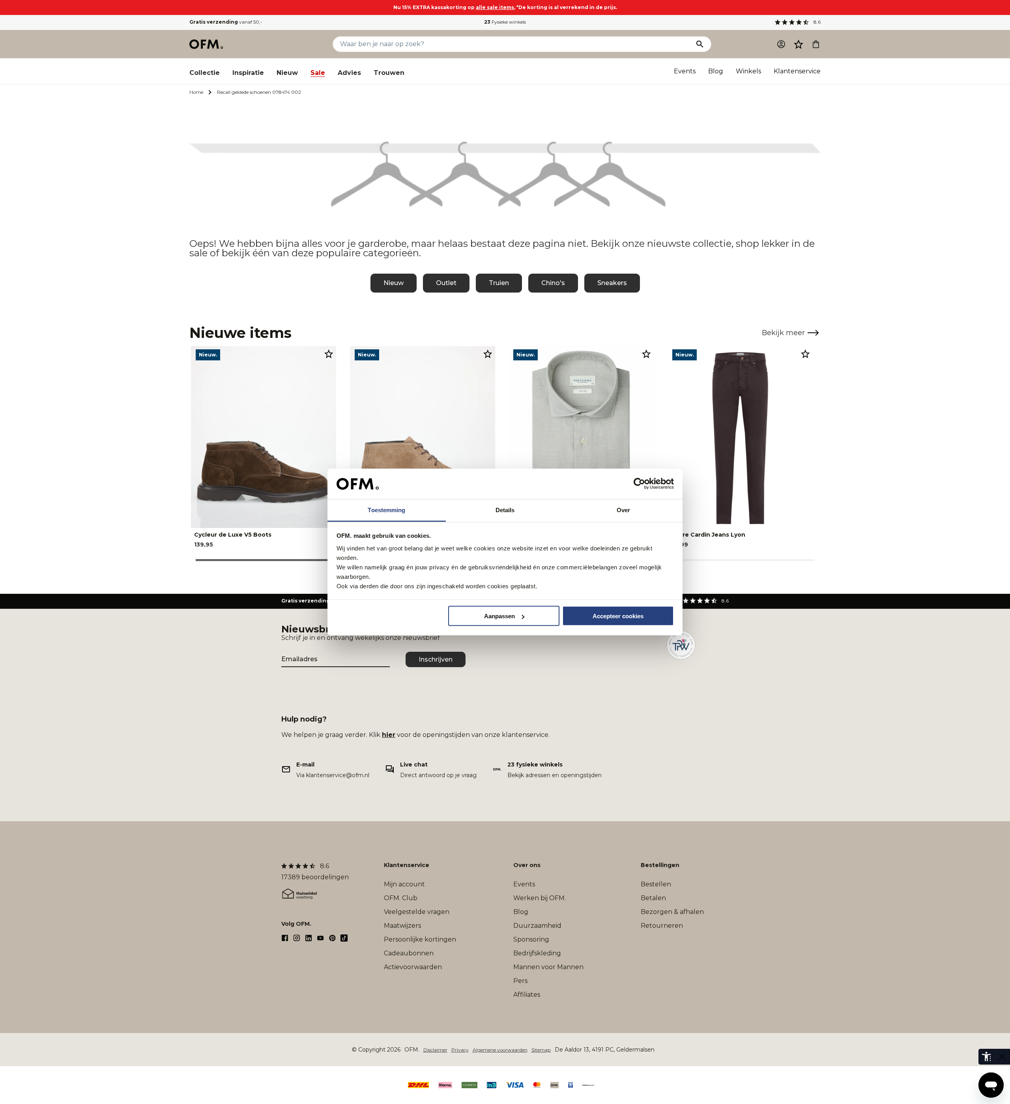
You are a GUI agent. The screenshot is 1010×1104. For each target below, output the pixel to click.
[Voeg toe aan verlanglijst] (328, 353)
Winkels (748, 71)
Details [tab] (505, 509)
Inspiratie (248, 72)
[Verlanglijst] (798, 44)
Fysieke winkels (505, 22)
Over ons (527, 865)
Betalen (653, 898)
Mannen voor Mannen (548, 967)
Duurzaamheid (537, 925)
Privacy (460, 1050)
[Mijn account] (781, 44)
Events (685, 71)
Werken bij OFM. (539, 898)
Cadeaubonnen (409, 953)
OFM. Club (400, 898)
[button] (798, 44)
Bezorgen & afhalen (672, 912)
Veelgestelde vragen (416, 912)
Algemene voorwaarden (500, 1050)
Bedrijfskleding (537, 953)
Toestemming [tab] (386, 509)
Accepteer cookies (618, 616)
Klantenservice (797, 71)
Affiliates (526, 994)
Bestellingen (660, 865)
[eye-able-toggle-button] (1002, 1057)
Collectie (204, 72)
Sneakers (612, 283)
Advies (349, 72)
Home (196, 92)
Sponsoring (531, 939)
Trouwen (389, 72)
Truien (499, 283)
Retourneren (662, 925)
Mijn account (404, 884)
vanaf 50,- (225, 22)
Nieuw (287, 72)
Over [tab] (623, 509)
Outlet (446, 283)
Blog (715, 71)
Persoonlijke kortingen (420, 939)
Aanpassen (499, 616)
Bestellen (656, 884)
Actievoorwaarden (413, 967)
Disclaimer (435, 1050)
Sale (317, 72)
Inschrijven (436, 659)
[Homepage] (206, 44)
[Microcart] (816, 44)
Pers (520, 981)
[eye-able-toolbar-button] (986, 1057)
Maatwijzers (402, 925)
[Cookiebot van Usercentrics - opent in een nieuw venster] (639, 484)
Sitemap (541, 1050)
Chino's (553, 283)
